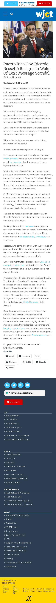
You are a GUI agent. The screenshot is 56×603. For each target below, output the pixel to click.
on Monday (15, 162)
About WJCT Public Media (17, 515)
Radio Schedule (13, 455)
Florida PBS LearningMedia (18, 501)
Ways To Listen (12, 482)
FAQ (8, 539)
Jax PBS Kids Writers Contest (19, 505)
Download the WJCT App (17, 439)
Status (8, 519)
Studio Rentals (12, 555)
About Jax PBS (12, 416)
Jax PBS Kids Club (14, 497)
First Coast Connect (15, 474)
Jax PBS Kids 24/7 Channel (17, 435)
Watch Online (12, 424)
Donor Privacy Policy (15, 535)
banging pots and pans (14, 328)
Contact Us (11, 523)
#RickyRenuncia (31, 302)
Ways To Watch (13, 431)
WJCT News (11, 470)
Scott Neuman (14, 77)
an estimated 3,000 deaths (33, 236)
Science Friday (26, 3)
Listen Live (10, 459)
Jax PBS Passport (13, 427)
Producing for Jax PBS (16, 551)
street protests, (10, 159)
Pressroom (11, 567)
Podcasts (10, 463)
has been (29, 226)
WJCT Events (11, 527)
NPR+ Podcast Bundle (16, 467)
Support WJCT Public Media (18, 543)
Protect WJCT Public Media (18, 563)
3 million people (39, 335)
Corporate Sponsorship (16, 547)
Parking (9, 559)
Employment (12, 531)
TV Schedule (11, 420)
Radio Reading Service (16, 478)
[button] (5, 14)
